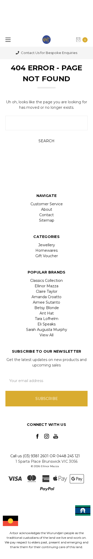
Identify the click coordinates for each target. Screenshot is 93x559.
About (46, 209)
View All (46, 335)
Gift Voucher (46, 256)
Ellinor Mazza (46, 286)
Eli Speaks (46, 324)
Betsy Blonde (46, 307)
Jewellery (46, 245)
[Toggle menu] (7, 39)
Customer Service (46, 204)
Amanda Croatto (46, 297)
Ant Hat (47, 313)
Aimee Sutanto (46, 302)
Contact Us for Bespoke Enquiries (48, 53)
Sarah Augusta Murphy (46, 329)
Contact (46, 215)
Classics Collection (46, 280)
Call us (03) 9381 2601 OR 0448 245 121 (45, 456)
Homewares (46, 250)
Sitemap (46, 220)
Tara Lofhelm (46, 318)
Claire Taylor (46, 291)
